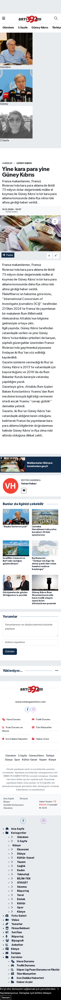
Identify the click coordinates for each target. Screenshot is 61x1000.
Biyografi (17, 940)
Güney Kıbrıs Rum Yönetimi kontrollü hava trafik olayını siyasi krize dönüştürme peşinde (44, 597)
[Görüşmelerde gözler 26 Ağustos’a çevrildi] (16, 582)
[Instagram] (33, 709)
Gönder (10, 651)
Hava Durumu (13, 719)
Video (15, 920)
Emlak (21, 899)
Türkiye (50, 755)
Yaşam (43, 759)
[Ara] (56, 19)
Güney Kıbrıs (39, 27)
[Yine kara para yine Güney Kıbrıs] (30, 233)
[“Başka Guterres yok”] (16, 516)
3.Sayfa (23, 27)
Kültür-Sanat (29, 759)
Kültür (21, 903)
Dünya (9, 759)
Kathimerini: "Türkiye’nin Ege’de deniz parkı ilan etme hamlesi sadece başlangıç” (44, 563)
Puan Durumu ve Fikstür (12, 729)
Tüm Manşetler (44, 727)
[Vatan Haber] (10, 485)
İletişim (24, 799)
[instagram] (43, 821)
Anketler (17, 944)
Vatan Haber (29, 483)
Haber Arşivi (42, 739)
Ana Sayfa (8, 799)
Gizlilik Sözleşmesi (13, 805)
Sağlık (21, 866)
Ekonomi (22, 849)
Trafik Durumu (43, 719)
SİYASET (22, 882)
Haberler (7, 163)
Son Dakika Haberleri (16, 739)
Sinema (22, 886)
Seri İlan (16, 932)
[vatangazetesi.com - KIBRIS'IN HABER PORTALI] (29, 18)
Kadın (21, 870)
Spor (17, 759)
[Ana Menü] (3, 18)
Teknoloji (23, 874)
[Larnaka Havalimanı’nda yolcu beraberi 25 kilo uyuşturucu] (45, 516)
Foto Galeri (18, 915)
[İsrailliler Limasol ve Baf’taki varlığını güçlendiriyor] (16, 548)
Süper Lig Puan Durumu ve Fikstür (38, 969)
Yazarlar (17, 924)
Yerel (20, 895)
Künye (52, 759)
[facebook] (23, 821)
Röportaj (23, 891)
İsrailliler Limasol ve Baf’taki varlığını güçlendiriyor (14, 561)
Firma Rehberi (20, 928)
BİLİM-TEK (24, 878)
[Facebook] (27, 709)
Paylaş (9, 255)
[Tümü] (56, 670)
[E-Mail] (24, 490)
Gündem (8, 27)
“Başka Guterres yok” (15, 527)
